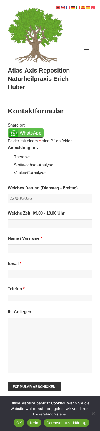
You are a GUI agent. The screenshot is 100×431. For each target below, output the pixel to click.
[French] (68, 7)
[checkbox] (9, 156)
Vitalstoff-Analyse (30, 173)
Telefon (16, 288)
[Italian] (78, 7)
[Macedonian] (83, 7)
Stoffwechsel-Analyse (33, 164)
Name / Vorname (25, 238)
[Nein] (93, 413)
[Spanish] (88, 7)
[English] (63, 7)
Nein (34, 422)
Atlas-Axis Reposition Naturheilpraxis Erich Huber (39, 79)
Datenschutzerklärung (66, 422)
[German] (73, 7)
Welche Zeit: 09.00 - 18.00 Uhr (36, 213)
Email (14, 263)
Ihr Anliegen (19, 311)
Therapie (22, 156)
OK (19, 422)
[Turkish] (93, 7)
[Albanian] (58, 7)
